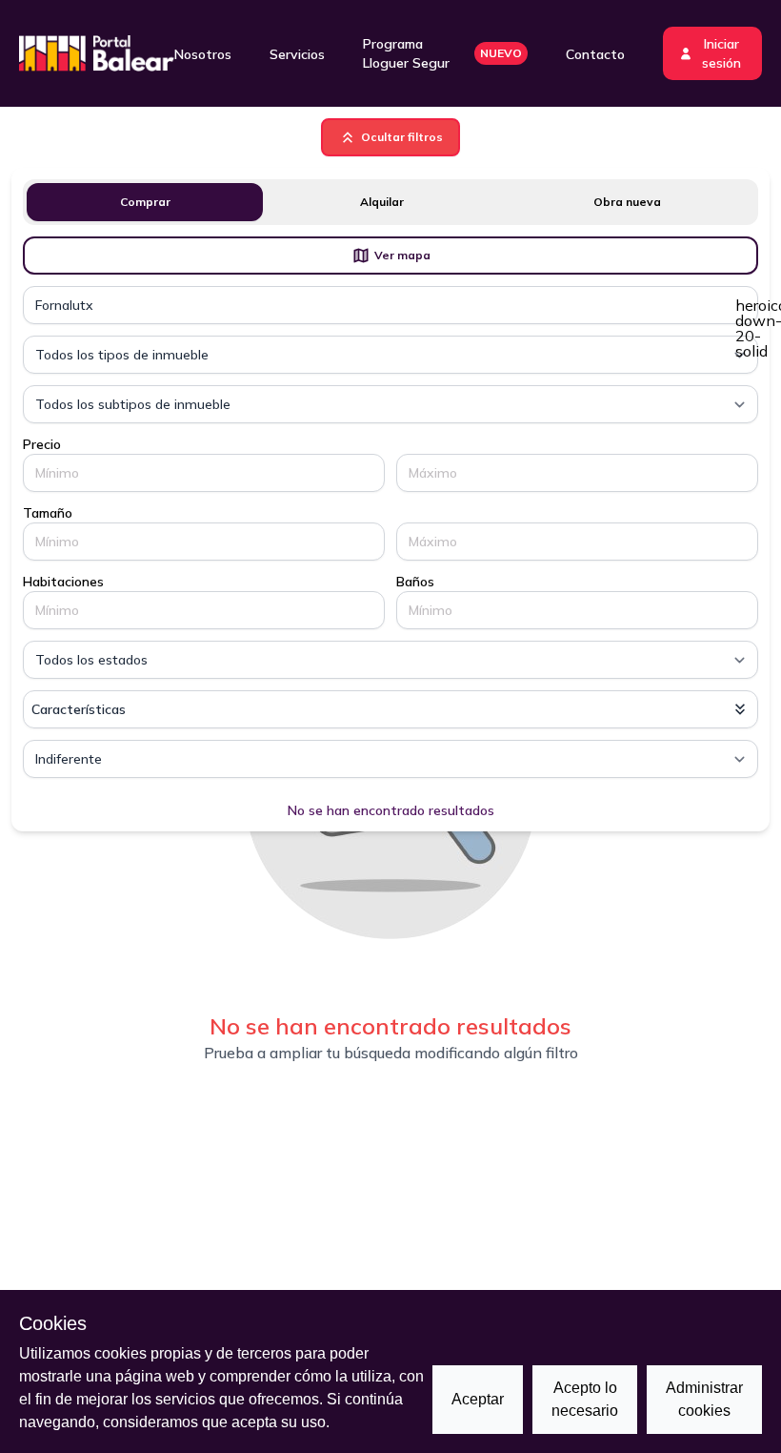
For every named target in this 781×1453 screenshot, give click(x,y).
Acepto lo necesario (584, 1399)
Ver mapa (402, 255)
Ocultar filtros (402, 137)
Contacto (595, 54)
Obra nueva (627, 201)
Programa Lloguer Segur (442, 53)
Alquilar (382, 201)
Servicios (297, 54)
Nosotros (202, 54)
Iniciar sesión (721, 53)
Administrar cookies (704, 1399)
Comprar (145, 201)
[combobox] (390, 305)
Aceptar (477, 1399)
